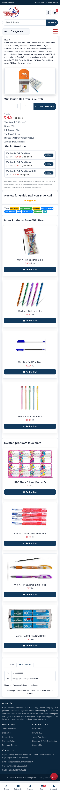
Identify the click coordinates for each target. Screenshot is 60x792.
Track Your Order (39, 737)
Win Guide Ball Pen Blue (18, 153)
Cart (11, 665)
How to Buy (37, 733)
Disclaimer (6, 733)
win (45, 211)
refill (19, 211)
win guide (38, 211)
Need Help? (25, 665)
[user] (48, 13)
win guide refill (47, 208)
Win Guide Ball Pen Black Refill (21, 171)
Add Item (49, 155)
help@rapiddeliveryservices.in (25, 678)
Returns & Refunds (10, 745)
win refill (36, 208)
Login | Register (8, 2)
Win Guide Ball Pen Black (18, 162)
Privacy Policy (8, 737)
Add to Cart (47, 106)
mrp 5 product (25, 208)
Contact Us (37, 745)
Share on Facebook (12, 685)
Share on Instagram (30, 685)
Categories (17, 31)
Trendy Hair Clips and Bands (46, 2)
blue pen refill (10, 211)
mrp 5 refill (14, 208)
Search (52, 22)
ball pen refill (27, 211)
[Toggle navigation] (54, 31)
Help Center (37, 729)
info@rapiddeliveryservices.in (20, 762)
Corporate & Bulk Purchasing (44, 741)
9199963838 (18, 673)
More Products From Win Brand (25, 220)
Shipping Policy (8, 741)
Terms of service (9, 729)
